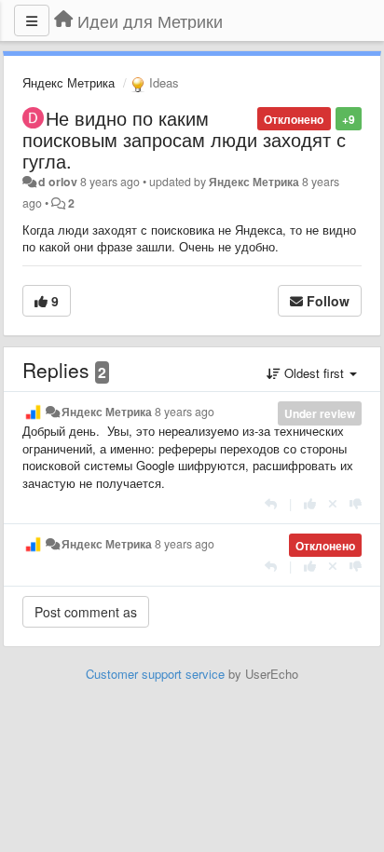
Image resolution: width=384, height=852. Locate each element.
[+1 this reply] (310, 503)
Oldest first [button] (314, 373)
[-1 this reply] (356, 503)
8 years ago (184, 411)
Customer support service (155, 674)
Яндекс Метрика (68, 82)
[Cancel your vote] (332, 503)
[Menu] (31, 20)
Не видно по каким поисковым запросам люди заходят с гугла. (184, 139)
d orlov (57, 181)
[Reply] (271, 503)
